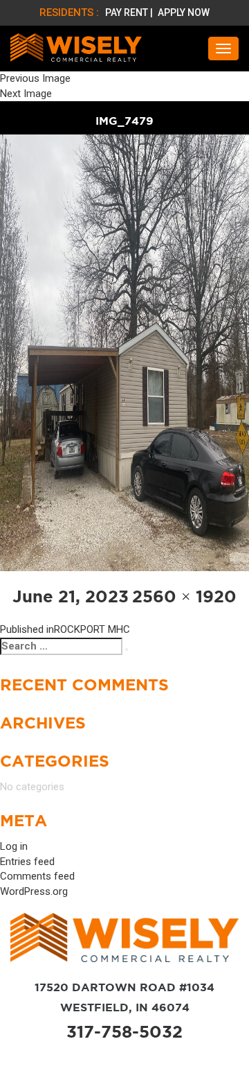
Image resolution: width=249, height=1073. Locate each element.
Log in (14, 846)
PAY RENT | (130, 12)
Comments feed (37, 876)
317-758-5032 (124, 1031)
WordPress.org (34, 891)
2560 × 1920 (184, 596)
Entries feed (27, 861)
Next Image (26, 93)
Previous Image (35, 78)
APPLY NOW (184, 12)
